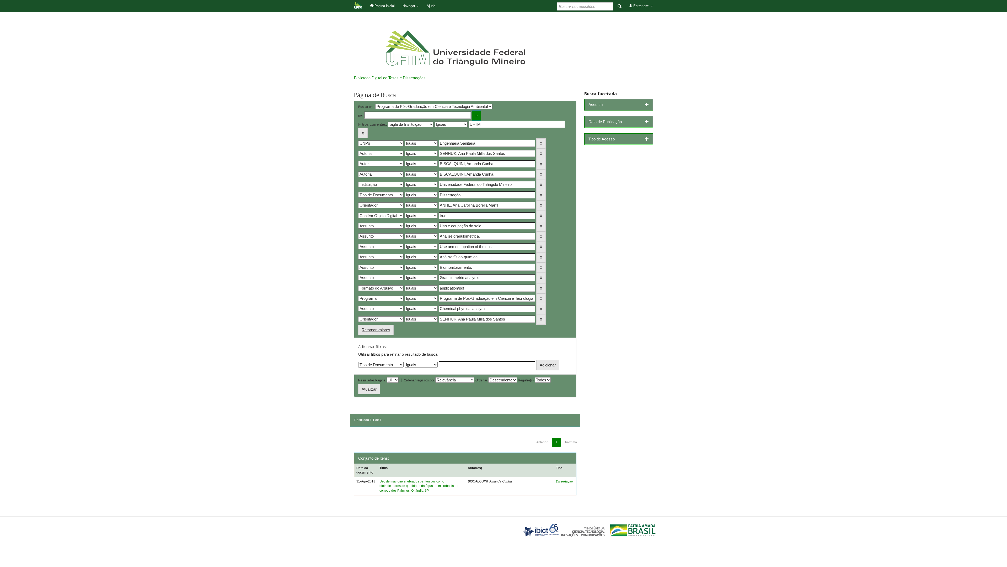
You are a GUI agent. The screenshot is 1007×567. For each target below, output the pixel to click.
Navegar (409, 6)
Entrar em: (641, 6)
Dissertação (564, 481)
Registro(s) (526, 380)
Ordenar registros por (419, 380)
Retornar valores (376, 330)
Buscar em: (366, 107)
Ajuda (431, 6)
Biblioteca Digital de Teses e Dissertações (390, 78)
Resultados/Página (371, 380)
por (360, 115)
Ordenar (481, 380)
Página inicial (384, 6)
